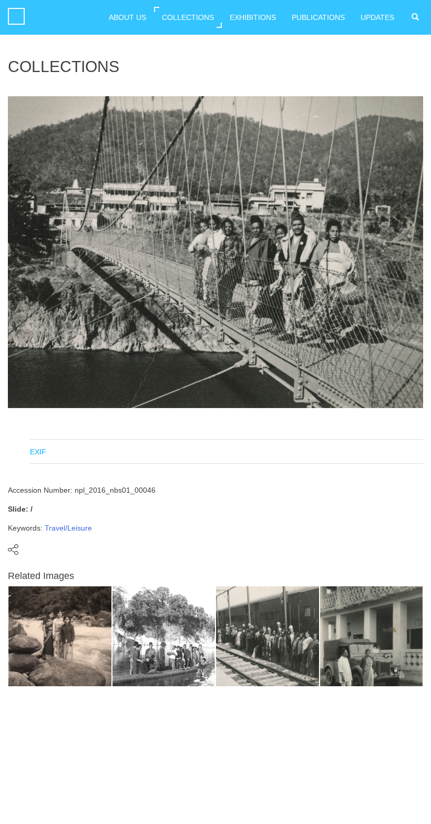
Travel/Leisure (68, 528)
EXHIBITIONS (253, 17)
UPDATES (377, 17)
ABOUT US (127, 17)
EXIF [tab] (38, 451)
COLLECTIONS (188, 17)
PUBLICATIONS (318, 17)
